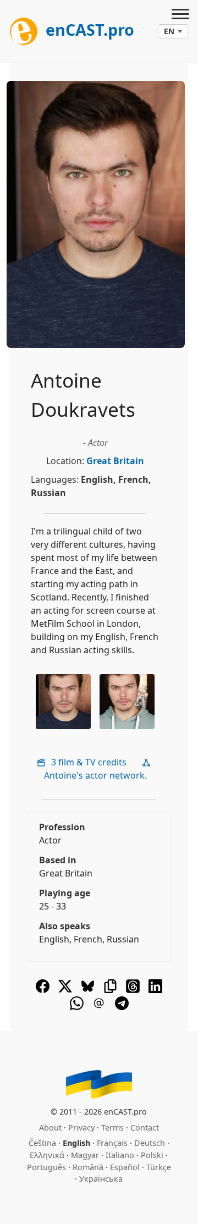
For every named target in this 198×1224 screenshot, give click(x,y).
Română (88, 1167)
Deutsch (149, 1143)
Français (112, 1143)
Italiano (120, 1155)
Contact (144, 1127)
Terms (112, 1127)
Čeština (42, 1143)
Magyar (85, 1155)
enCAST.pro (88, 29)
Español (125, 1167)
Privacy (81, 1127)
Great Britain (115, 461)
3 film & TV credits (88, 762)
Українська (101, 1178)
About (50, 1127)
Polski (152, 1155)
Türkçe (158, 1167)
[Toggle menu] (180, 15)
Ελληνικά (47, 1155)
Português (46, 1167)
